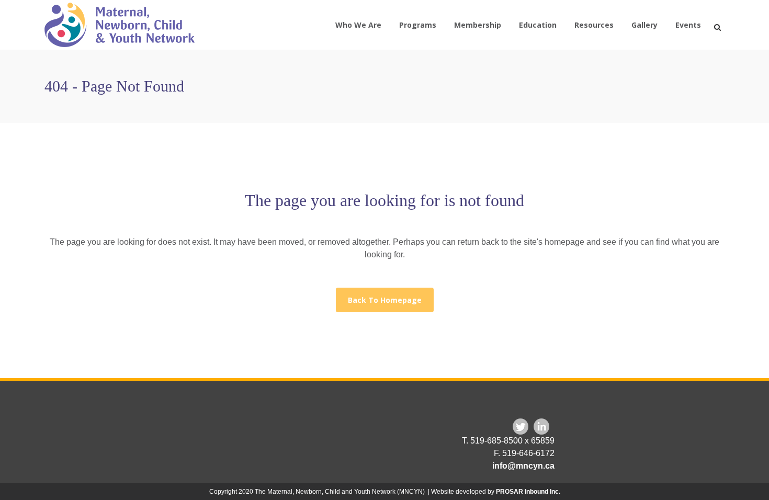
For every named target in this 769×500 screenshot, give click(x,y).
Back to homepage (385, 300)
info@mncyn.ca (523, 465)
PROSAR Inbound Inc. (528, 491)
